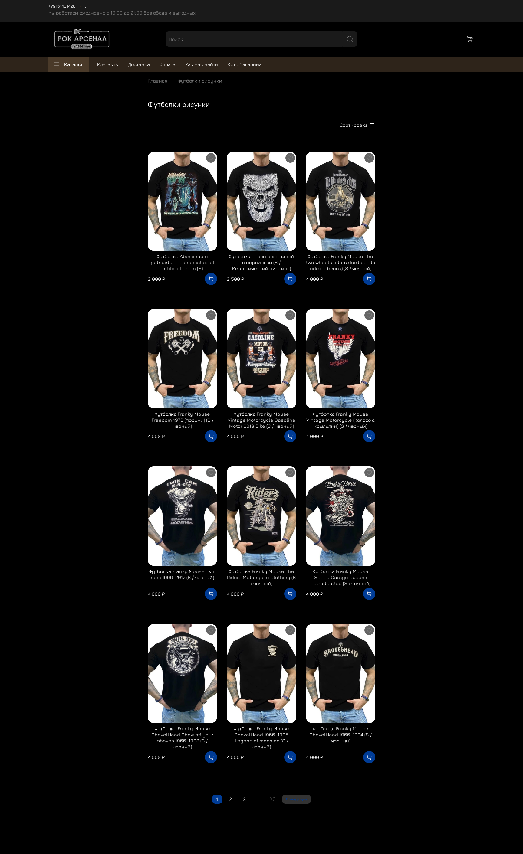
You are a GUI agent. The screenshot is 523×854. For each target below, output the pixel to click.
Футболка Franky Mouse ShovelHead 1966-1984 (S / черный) (340, 734)
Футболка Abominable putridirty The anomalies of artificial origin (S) (182, 262)
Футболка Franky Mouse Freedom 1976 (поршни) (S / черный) (182, 420)
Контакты (108, 64)
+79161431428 (62, 5)
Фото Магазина (245, 64)
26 (272, 799)
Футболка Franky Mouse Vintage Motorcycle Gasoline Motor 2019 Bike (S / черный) (261, 420)
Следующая (296, 799)
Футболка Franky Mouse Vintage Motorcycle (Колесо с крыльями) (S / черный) (340, 420)
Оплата (168, 64)
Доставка (139, 64)
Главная (157, 80)
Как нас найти (201, 64)
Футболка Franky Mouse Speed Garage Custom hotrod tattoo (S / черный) (340, 577)
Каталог (74, 64)
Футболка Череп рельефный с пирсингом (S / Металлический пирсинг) (261, 262)
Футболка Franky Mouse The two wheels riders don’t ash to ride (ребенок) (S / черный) (340, 262)
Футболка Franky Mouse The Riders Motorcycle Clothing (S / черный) (261, 577)
